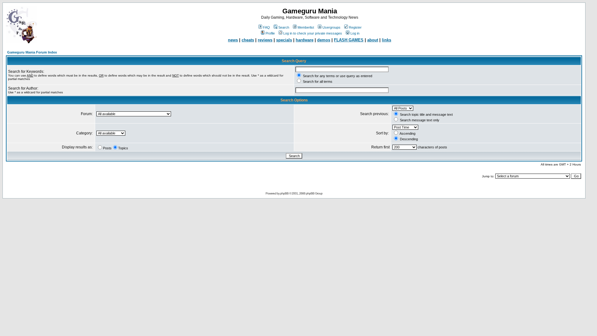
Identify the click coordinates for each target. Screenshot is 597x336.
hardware (304, 40)
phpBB (284, 193)
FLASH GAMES (348, 40)
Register (355, 27)
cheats (248, 40)
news (233, 40)
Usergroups (331, 27)
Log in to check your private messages (312, 33)
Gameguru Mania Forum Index (32, 52)
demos (323, 40)
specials (284, 40)
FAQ (266, 27)
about (372, 40)
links (386, 40)
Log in (354, 33)
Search (283, 27)
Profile (270, 33)
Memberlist (306, 27)
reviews (265, 40)
